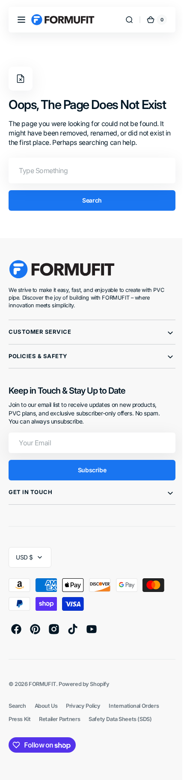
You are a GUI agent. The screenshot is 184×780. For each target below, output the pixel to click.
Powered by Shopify (84, 684)
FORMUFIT (42, 684)
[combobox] (89, 170)
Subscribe (88, 470)
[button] (21, 19)
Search (88, 200)
